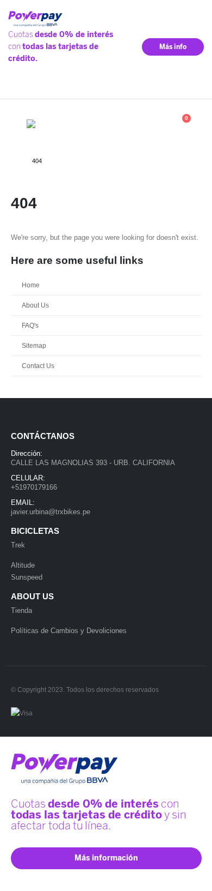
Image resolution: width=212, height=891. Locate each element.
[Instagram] (194, 87)
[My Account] (128, 124)
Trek (18, 545)
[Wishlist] (153, 124)
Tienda (21, 610)
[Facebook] (178, 87)
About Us (35, 305)
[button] (19, 124)
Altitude (23, 565)
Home (31, 284)
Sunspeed (26, 577)
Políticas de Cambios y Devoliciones (69, 631)
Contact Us (38, 365)
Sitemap (34, 345)
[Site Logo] (54, 124)
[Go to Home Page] (14, 161)
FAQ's (30, 325)
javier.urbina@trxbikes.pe (50, 512)
